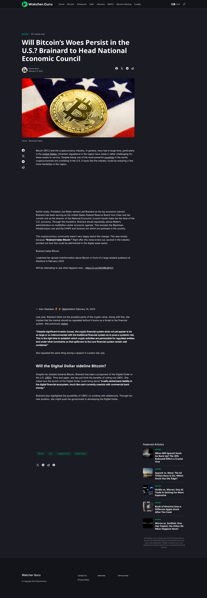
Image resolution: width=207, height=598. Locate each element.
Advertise (101, 576)
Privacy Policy (83, 580)
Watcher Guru (31, 575)
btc (50, 453)
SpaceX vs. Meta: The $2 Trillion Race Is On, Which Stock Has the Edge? (169, 475)
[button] (175, 4)
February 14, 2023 (85, 309)
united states (80, 453)
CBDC (48, 377)
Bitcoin (25, 34)
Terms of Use (123, 576)
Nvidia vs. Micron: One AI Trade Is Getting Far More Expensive (169, 492)
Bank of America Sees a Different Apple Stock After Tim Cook (168, 509)
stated (64, 323)
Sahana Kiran (34, 68)
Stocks (158, 449)
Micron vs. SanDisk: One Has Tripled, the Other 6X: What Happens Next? (169, 526)
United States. (50, 154)
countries (109, 157)
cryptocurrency (63, 453)
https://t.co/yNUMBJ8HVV (99, 267)
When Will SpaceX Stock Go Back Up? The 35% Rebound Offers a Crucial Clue (169, 457)
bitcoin (40, 453)
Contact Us (82, 576)
